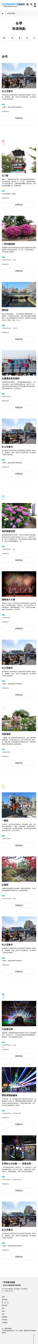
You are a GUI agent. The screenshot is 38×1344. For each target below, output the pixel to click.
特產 (3, 1311)
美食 (3, 1308)
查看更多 (19, 118)
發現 (3, 1297)
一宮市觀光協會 (8, 1282)
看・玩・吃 (5, 1302)
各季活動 (4, 1299)
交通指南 (4, 1322)
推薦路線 (4, 1317)
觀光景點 (4, 1305)
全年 (4, 38)
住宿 (3, 1314)
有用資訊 (4, 1319)
